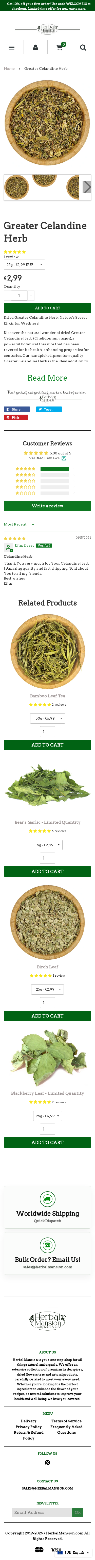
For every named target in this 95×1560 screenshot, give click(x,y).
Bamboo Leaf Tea (47, 695)
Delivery (28, 1421)
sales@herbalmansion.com (47, 1267)
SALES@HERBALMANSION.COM (47, 1488)
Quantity (12, 286)
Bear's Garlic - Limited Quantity (48, 822)
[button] (15, 252)
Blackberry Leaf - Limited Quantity (47, 1093)
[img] (15, 538)
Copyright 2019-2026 (24, 1533)
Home (9, 68)
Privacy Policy (29, 1427)
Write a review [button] (47, 505)
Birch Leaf (47, 966)
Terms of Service (66, 1421)
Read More (47, 377)
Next (87, 187)
